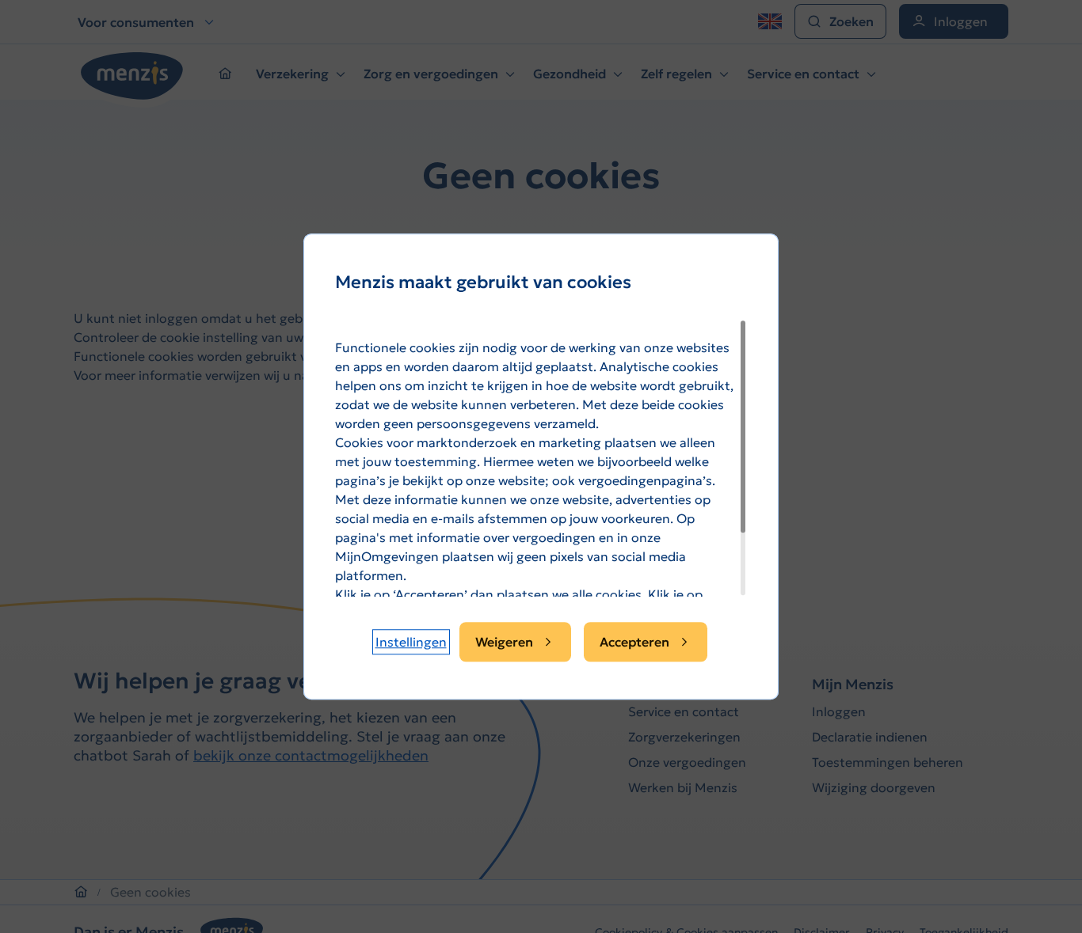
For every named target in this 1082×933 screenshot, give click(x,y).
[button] (411, 641)
